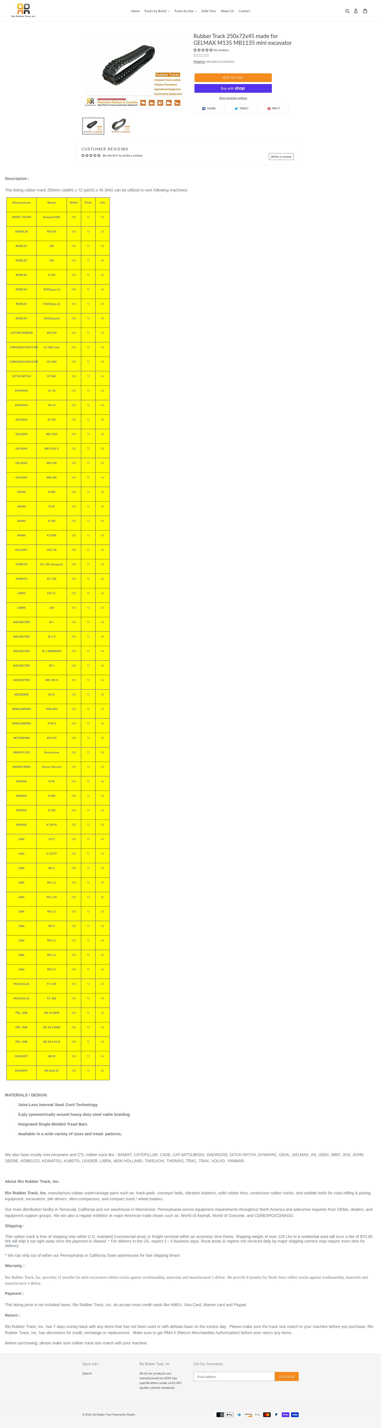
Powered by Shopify (124, 1414)
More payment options (233, 98)
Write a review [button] (281, 156)
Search (87, 1373)
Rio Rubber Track (102, 1414)
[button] (203, 50)
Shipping (199, 61)
